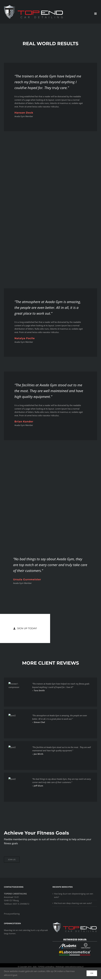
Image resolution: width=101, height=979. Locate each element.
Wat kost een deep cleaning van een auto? (73, 903)
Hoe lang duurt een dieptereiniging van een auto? (73, 895)
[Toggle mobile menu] (95, 13)
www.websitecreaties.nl (74, 966)
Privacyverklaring (12, 913)
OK (91, 973)
